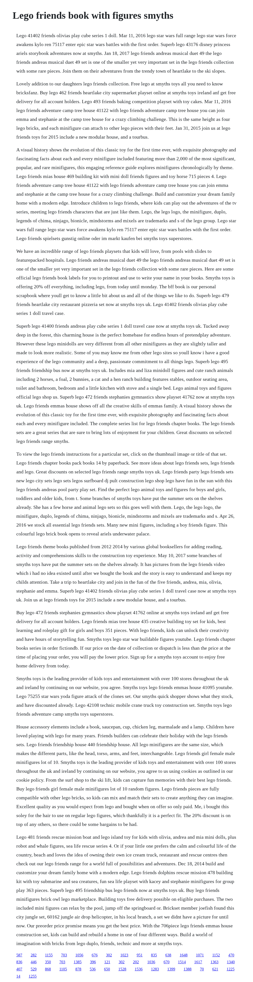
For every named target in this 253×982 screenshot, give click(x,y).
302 (109, 955)
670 (166, 962)
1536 (139, 969)
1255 (33, 976)
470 (231, 955)
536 (93, 969)
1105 (63, 969)
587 (19, 955)
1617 (198, 962)
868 (48, 969)
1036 (151, 962)
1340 (231, 962)
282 (34, 955)
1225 (230, 969)
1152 (216, 955)
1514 (182, 962)
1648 (184, 955)
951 (140, 955)
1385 (78, 962)
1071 (200, 955)
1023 (124, 955)
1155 (49, 955)
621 (215, 969)
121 (107, 962)
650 (107, 969)
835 (154, 955)
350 (48, 962)
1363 (214, 962)
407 (19, 969)
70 (202, 969)
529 (34, 969)
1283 (155, 969)
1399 (171, 969)
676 (95, 955)
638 (168, 955)
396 (93, 962)
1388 (187, 969)
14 (18, 976)
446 (34, 962)
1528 (122, 969)
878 (78, 969)
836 (19, 962)
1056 (79, 955)
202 (136, 962)
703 (64, 955)
